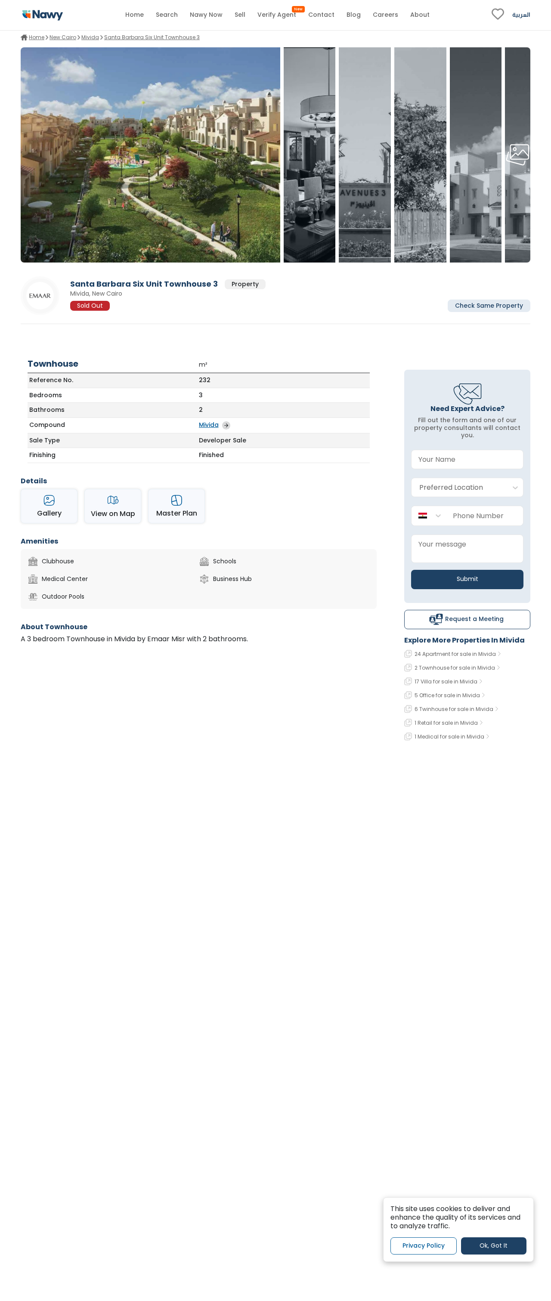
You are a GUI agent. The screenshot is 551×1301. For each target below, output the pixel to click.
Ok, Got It (494, 1246)
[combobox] (458, 488)
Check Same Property (489, 305)
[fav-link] (497, 15)
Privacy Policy (423, 1246)
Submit (467, 579)
